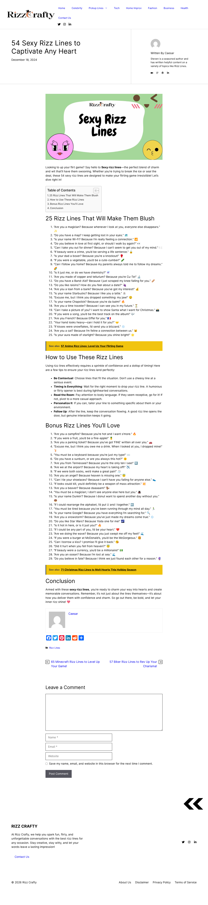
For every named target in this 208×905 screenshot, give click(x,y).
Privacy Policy (162, 882)
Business (169, 8)
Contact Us (64, 17)
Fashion (152, 8)
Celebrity (77, 8)
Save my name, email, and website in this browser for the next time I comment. (101, 763)
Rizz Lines (54, 647)
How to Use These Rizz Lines (67, 199)
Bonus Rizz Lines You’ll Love (66, 203)
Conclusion (56, 208)
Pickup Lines (96, 8)
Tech (117, 8)
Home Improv (134, 8)
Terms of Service (186, 882)
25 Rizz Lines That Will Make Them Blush (73, 195)
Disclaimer (142, 882)
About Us (125, 882)
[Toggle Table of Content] (94, 190)
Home (61, 8)
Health (184, 8)
